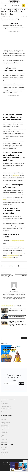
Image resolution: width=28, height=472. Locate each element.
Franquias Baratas (4, 403)
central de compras (17, 253)
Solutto (4, 16)
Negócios (2, 435)
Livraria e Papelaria (4, 432)
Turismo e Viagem (4, 442)
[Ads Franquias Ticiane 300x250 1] (11, 353)
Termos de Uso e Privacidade (6, 408)
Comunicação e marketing (5, 422)
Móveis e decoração (4, 433)
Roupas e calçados (4, 439)
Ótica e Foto (3, 436)
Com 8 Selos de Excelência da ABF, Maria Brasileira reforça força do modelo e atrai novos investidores (17, 316)
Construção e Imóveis (4, 423)
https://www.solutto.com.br (14, 291)
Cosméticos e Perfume (5, 425)
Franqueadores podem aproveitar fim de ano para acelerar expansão (7, 275)
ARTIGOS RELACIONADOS (7, 305)
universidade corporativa (12, 255)
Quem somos (3, 401)
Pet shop (2, 438)
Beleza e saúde (3, 419)
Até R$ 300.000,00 (4, 454)
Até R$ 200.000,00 (4, 452)
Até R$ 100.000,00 (4, 450)
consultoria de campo (7, 257)
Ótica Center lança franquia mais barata (21, 274)
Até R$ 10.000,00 (4, 445)
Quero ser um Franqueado (6, 406)
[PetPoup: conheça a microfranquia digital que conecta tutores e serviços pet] (4, 310)
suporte (4, 199)
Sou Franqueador (4, 404)
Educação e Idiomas (4, 426)
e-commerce (16, 175)
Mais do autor (17, 305)
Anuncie (2, 411)
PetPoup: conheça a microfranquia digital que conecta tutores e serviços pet (17, 310)
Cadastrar (21, 383)
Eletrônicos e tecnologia (5, 428)
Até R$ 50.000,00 (4, 449)
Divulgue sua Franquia (5, 409)
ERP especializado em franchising (17, 240)
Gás (2, 429)
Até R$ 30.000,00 (4, 447)
